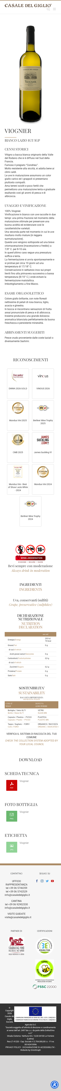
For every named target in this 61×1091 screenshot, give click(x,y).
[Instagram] (42, 881)
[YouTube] (52, 881)
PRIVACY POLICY (13, 1047)
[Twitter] (47, 881)
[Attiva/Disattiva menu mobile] (54, 9)
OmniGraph (36, 1050)
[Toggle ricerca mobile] (48, 9)
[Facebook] (37, 881)
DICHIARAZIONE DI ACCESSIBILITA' (38, 1047)
